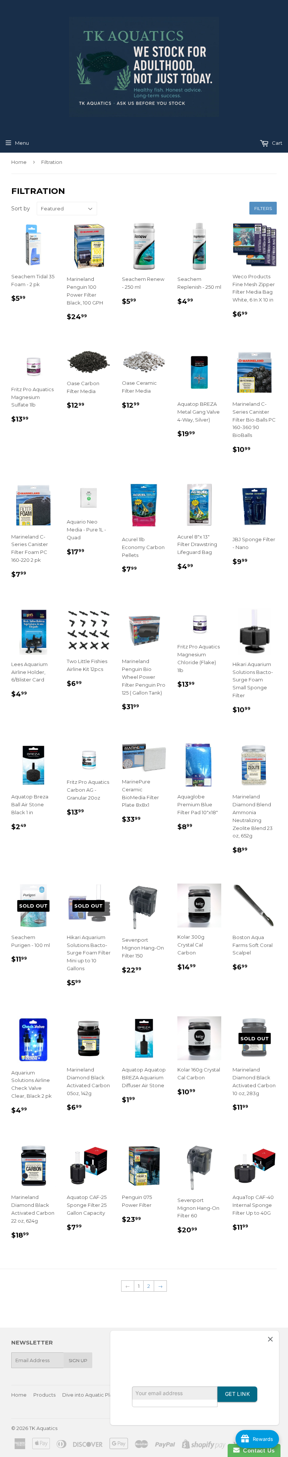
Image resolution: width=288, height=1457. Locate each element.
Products (44, 1395)
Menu (22, 143)
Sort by (20, 208)
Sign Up (78, 1360)
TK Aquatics (43, 1428)
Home (19, 162)
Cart (276, 143)
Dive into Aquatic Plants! (91, 1395)
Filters (263, 208)
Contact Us (257, 1450)
